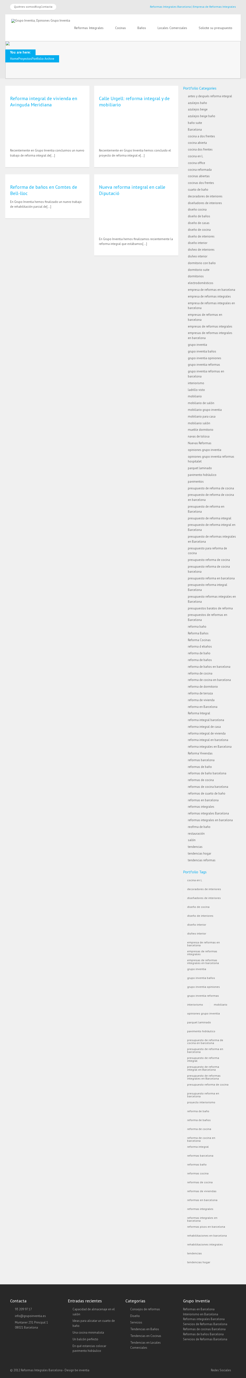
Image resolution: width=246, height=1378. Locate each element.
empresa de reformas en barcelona (211, 290)
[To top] (123, 1364)
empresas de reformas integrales (210, 326)
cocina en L (195, 156)
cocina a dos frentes (201, 136)
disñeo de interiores (201, 250)
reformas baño (197, 1164)
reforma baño (197, 627)
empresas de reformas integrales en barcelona (203, 961)
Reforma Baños (198, 633)
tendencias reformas (201, 860)
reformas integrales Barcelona (208, 813)
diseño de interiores (201, 236)
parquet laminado (200, 468)
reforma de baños (200, 660)
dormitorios (196, 276)
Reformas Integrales (89, 28)
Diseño (135, 1316)
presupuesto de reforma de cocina (211, 488)
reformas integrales (201, 807)
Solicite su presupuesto (215, 28)
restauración (196, 834)
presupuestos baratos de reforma (210, 608)
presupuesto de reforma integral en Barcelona (203, 1067)
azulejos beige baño (201, 116)
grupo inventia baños (202, 351)
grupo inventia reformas (204, 365)
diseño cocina (197, 209)
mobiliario (195, 396)
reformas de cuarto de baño (206, 793)
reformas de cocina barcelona (208, 787)
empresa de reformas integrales (209, 296)
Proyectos (25, 59)
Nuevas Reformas (199, 443)
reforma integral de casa (204, 727)
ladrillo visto (196, 390)
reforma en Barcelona (202, 707)
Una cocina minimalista (88, 1332)
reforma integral (198, 1146)
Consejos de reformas (145, 1309)
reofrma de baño (199, 827)
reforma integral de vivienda (207, 733)
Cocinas (120, 28)
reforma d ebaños (200, 646)
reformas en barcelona (203, 800)
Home (14, 59)
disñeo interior (197, 256)
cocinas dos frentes (201, 183)
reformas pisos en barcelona (206, 1226)
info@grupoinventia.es (30, 1316)
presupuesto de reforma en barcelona (205, 1050)
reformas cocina (198, 1173)
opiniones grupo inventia (204, 450)
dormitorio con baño (202, 263)
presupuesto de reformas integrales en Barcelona (204, 1076)
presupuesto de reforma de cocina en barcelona (205, 1041)
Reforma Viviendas (200, 753)
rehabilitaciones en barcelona (207, 1235)
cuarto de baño (198, 190)
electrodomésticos (200, 283)
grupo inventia (197, 345)
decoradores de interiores (205, 196)
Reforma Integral (199, 713)
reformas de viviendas (201, 1191)
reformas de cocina (201, 780)
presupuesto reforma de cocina (209, 560)
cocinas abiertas (199, 176)
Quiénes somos (24, 6)
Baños (141, 28)
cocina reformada (200, 170)
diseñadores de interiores (205, 203)
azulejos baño (197, 103)
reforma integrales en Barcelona (210, 747)
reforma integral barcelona (206, 720)
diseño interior (197, 243)
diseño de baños (199, 216)
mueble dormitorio (200, 430)
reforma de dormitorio (203, 687)
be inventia (82, 1370)
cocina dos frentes (200, 149)
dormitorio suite (198, 270)
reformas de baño (200, 767)
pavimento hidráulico (202, 475)
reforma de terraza (200, 693)
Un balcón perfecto (85, 1339)
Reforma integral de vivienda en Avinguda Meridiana (43, 101)
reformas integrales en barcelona (210, 820)
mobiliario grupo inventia (205, 410)
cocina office (196, 163)
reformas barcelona (201, 760)
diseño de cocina (199, 230)
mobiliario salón (199, 423)
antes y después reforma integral (210, 96)
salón (192, 840)
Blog (38, 6)
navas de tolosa (198, 436)
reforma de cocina (200, 673)
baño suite (195, 123)
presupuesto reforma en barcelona (211, 578)
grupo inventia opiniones (204, 358)
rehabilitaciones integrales (205, 1244)
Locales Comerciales (172, 28)
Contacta (46, 6)
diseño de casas (198, 223)
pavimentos (196, 482)
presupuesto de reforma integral (209, 518)
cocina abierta (197, 143)
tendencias (195, 847)
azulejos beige (198, 109)
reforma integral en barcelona (208, 740)
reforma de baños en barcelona (209, 667)
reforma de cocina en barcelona (209, 680)
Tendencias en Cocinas (145, 1336)
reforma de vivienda (201, 700)
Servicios (136, 1322)
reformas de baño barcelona (207, 773)
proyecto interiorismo (201, 1102)
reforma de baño (199, 653)
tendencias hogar (199, 853)
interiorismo (196, 383)
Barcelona (195, 129)
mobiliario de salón (201, 403)
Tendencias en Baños (144, 1329)
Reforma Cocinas (199, 640)
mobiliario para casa (201, 416)
